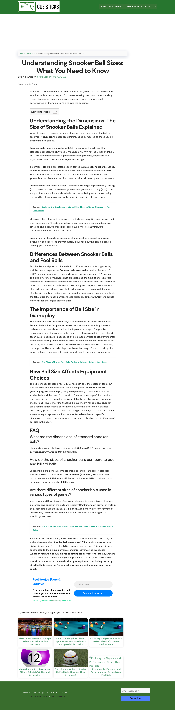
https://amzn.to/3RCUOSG (51, 76)
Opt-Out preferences (58, 696)
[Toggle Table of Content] (54, 112)
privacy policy (56, 601)
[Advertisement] (87, 31)
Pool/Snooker (115, 6)
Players (148, 6)
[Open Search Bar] (155, 6)
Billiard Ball (31, 53)
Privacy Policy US (43, 696)
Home (103, 6)
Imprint (33, 696)
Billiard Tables (133, 6)
